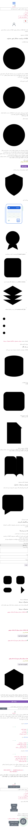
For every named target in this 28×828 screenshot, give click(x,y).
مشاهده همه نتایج (23, 17)
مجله (17, 818)
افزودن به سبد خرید (22, 635)
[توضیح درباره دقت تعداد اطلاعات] (14, 58)
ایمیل (26, 559)
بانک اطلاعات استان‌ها (22, 815)
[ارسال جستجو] (27, 11)
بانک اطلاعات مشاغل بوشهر (20, 29)
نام (27, 554)
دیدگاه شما (25, 547)
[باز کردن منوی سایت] (14, 3)
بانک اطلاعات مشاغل (22, 813)
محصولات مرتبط (7, 341)
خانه (27, 29)
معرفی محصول (18, 341)
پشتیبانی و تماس (11, 818)
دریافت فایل (24, 166)
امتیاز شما (26, 543)
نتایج (26, 14)
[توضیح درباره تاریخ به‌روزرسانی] (14, 97)
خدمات (25, 817)
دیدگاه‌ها (12, 341)
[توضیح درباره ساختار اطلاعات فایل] (14, 134)
